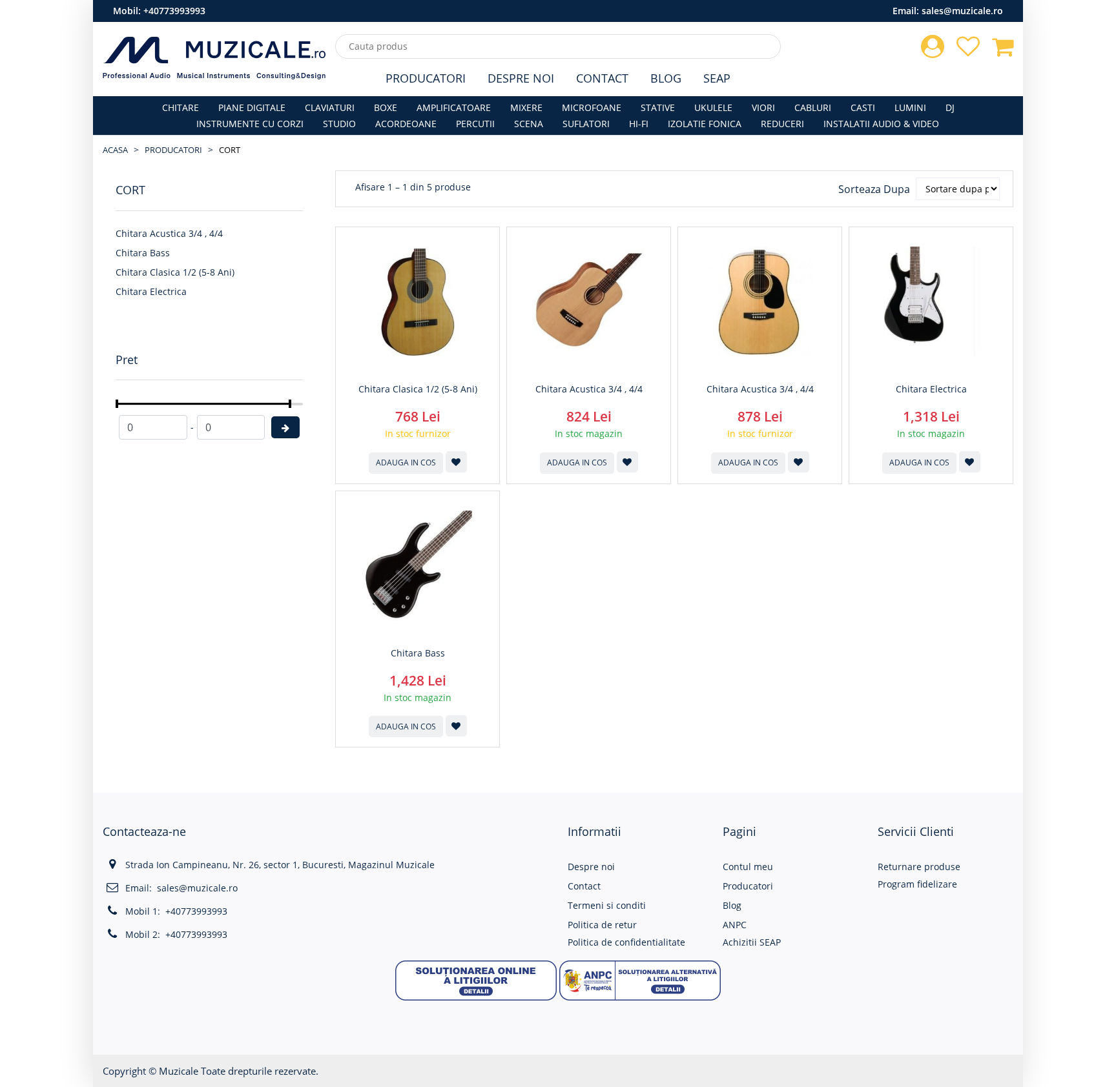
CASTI (863, 107)
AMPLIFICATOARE (454, 107)
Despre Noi (521, 78)
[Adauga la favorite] (456, 461)
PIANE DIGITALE (251, 107)
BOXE (385, 107)
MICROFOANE (591, 107)
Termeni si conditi (607, 905)
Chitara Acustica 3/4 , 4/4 (169, 233)
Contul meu (748, 866)
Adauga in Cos (406, 462)
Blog (665, 78)
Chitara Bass (143, 253)
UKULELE (713, 107)
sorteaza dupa (874, 189)
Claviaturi (330, 107)
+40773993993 (174, 11)
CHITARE (180, 107)
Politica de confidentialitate (626, 942)
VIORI (763, 107)
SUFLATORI (586, 123)
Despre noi (591, 866)
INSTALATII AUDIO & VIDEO (881, 123)
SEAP (716, 78)
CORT (229, 150)
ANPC (735, 925)
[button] (476, 979)
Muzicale (178, 1070)
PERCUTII (475, 123)
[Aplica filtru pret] (285, 427)
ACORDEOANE (406, 123)
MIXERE (526, 107)
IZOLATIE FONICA (704, 123)
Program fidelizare (917, 884)
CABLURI (812, 107)
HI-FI (638, 123)
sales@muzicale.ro (962, 11)
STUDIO (339, 123)
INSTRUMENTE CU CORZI (250, 123)
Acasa (115, 150)
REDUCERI (782, 123)
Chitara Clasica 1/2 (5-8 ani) (175, 272)
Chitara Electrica (151, 291)
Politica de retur (602, 925)
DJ (950, 107)
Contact (602, 78)
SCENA (528, 123)
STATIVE (658, 107)
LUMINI (910, 107)
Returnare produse (919, 866)
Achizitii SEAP (752, 942)
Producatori (426, 78)
